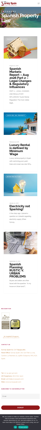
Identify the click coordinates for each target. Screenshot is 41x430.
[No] (39, 422)
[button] (39, 3)
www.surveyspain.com (13, 382)
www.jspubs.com (15, 337)
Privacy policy (23, 427)
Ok (15, 427)
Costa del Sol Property (16, 115)
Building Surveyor (14, 234)
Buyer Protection (14, 176)
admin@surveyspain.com (15, 379)
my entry (7, 337)
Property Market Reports (17, 39)
